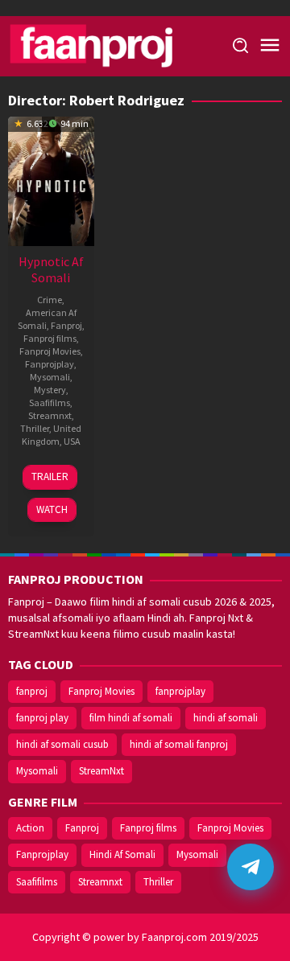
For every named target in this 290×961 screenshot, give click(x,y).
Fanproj (66, 325)
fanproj (32, 691)
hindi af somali (225, 718)
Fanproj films (50, 338)
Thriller (34, 428)
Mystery (50, 390)
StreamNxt (101, 771)
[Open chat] (250, 867)
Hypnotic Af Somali (51, 269)
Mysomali (50, 377)
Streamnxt (50, 415)
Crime (49, 300)
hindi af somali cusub (62, 744)
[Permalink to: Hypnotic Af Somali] (51, 179)
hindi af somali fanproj (179, 744)
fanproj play (42, 718)
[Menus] (270, 46)
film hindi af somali (130, 718)
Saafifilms (49, 402)
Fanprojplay (49, 364)
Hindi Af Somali (122, 854)
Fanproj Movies (50, 351)
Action (30, 828)
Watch (52, 509)
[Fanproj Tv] (113, 45)
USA (72, 441)
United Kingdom (52, 434)
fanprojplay (180, 691)
